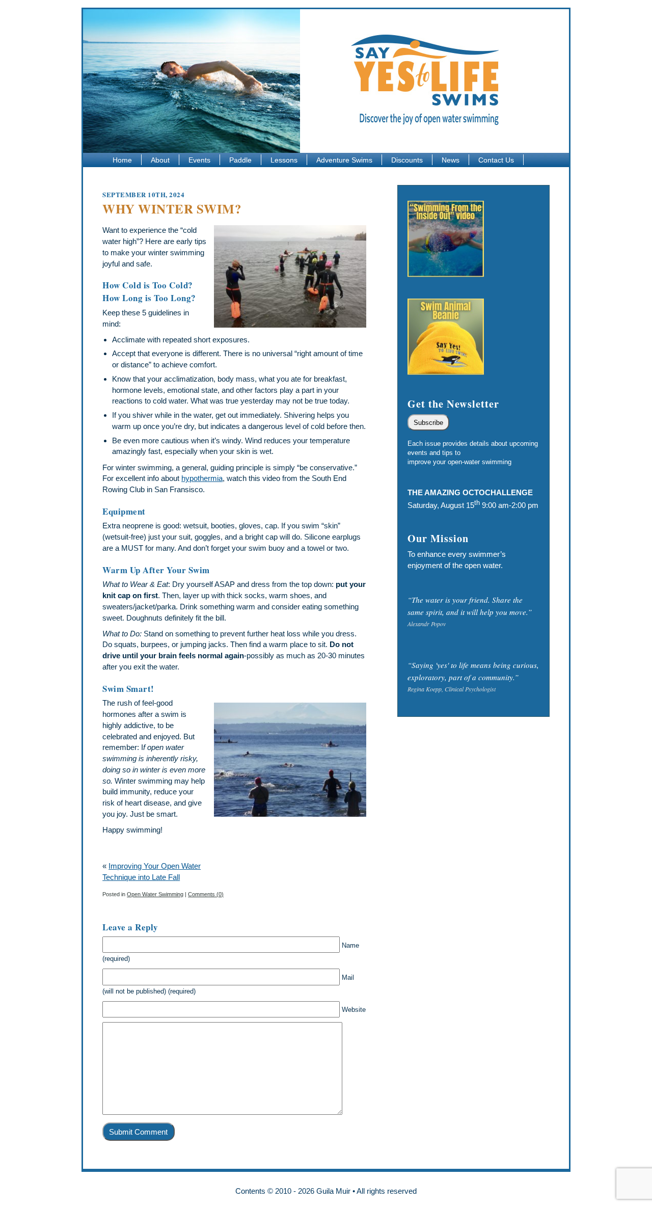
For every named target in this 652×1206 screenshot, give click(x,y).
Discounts (407, 160)
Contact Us (496, 160)
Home (122, 160)
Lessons (283, 160)
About (160, 160)
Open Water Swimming (155, 894)
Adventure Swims (344, 160)
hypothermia (202, 478)
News (450, 160)
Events (199, 160)
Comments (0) (206, 894)
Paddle (240, 160)
